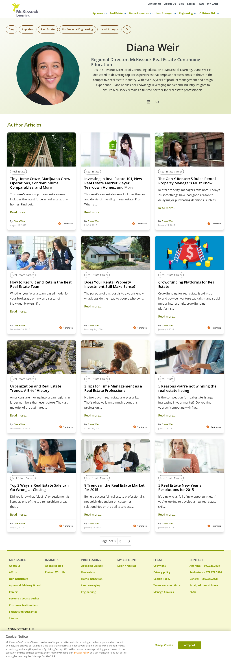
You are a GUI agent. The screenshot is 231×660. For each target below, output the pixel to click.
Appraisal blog (54, 565)
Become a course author (24, 598)
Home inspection (92, 579)
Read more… (18, 212)
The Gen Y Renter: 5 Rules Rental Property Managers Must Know (187, 181)
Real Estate (116, 13)
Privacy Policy (81, 652)
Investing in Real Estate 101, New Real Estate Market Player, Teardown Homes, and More (113, 183)
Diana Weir (19, 221)
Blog (181, 3)
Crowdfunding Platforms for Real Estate (187, 284)
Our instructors (18, 579)
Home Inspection (139, 13)
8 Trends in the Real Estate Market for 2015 (114, 487)
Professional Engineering (77, 29)
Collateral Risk (207, 13)
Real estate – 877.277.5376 (205, 572)
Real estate (88, 572)
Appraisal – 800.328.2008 (204, 565)
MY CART (212, 3)
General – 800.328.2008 (203, 579)
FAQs (201, 3)
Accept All (189, 644)
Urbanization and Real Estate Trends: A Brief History (35, 388)
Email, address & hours (203, 585)
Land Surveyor (164, 13)
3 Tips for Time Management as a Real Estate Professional (113, 388)
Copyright (159, 565)
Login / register (126, 565)
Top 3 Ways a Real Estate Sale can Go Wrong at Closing (39, 487)
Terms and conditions (166, 585)
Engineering (186, 13)
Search (127, 29)
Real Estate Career (171, 171)
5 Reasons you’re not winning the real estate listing (187, 388)
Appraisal (97, 13)
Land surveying (90, 585)
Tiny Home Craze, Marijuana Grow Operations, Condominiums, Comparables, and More (40, 183)
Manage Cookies (163, 592)
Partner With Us (55, 572)
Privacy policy (162, 572)
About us (14, 565)
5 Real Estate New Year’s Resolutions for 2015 (179, 487)
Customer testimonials (23, 605)
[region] (115, 645)
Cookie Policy (161, 579)
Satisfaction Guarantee (23, 611)
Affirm (13, 572)
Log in (191, 3)
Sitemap (14, 618)
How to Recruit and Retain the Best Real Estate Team (41, 284)
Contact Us (154, 3)
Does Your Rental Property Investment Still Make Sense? (110, 284)
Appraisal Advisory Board (25, 585)
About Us (170, 3)
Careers (13, 592)
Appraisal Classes (92, 565)
